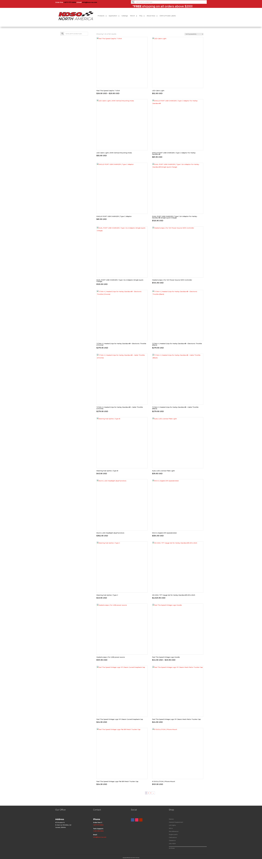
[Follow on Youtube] (140, 820)
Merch (132, 16)
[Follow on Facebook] (132, 820)
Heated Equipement (176, 822)
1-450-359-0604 (98, 831)
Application (113, 16)
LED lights (172, 825)
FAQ (140, 16)
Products (101, 16)
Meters (171, 819)
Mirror (171, 828)
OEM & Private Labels (168, 16)
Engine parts (173, 834)
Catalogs (124, 16)
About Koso (151, 16)
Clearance (172, 840)
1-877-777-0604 (70, 2)
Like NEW (172, 843)
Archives (172, 848)
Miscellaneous (173, 831)
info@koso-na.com (89, 2)
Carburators (173, 837)
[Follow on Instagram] (136, 820)
